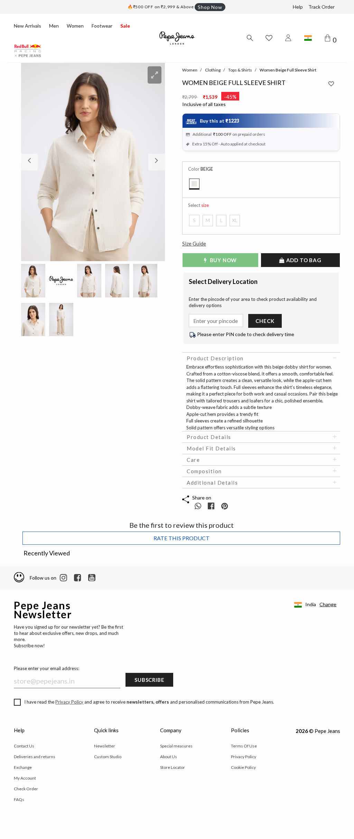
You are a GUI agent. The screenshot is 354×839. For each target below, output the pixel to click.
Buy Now (222, 260)
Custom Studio (107, 756)
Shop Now (210, 7)
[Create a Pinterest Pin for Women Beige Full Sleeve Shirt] (224, 506)
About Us (168, 756)
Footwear (102, 26)
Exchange (23, 767)
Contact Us (24, 746)
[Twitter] (92, 577)
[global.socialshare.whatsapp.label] (198, 506)
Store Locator (172, 767)
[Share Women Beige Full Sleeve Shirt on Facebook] (212, 506)
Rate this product (181, 538)
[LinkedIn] (63, 577)
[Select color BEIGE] (194, 184)
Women (75, 26)
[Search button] (249, 38)
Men (54, 26)
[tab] (261, 358)
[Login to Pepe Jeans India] (288, 38)
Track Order (321, 7)
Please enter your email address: (46, 668)
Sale (125, 26)
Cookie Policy (243, 767)
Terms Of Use (244, 746)
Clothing (213, 70)
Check (264, 321)
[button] (32, 162)
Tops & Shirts (240, 70)
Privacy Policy (69, 702)
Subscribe (149, 680)
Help (298, 7)
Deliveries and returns (34, 756)
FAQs (19, 799)
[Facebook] (78, 577)
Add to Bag (303, 260)
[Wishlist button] (269, 38)
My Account (25, 778)
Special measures (176, 746)
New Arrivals (27, 26)
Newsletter (104, 746)
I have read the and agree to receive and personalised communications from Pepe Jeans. (149, 702)
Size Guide (194, 243)
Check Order (26, 788)
